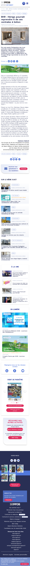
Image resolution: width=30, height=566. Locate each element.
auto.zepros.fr (16, 537)
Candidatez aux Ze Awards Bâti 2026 (15, 528)
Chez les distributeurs (17, 240)
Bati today (15, 524)
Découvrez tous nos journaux (15, 410)
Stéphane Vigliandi (23, 25)
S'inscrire (23, 169)
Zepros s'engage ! (15, 519)
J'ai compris (24, 564)
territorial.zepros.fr (16, 543)
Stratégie (24, 13)
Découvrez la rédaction (15, 512)
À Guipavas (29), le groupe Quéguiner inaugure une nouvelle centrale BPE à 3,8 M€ (14, 247)
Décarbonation (15, 184)
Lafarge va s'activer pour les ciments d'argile (12, 235)
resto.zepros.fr (16, 539)
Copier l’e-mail (22, 514)
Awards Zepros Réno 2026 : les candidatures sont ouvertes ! (10, 202)
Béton (14, 13)
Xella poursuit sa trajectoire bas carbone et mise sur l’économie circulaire (14, 224)
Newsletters (23, 3)
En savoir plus (4, 564)
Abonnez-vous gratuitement (15, 405)
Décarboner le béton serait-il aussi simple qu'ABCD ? (14, 190)
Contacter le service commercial (11, 517)
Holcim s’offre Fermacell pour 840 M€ (19, 292)
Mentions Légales (8, 555)
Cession (19, 13)
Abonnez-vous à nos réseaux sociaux (15, 521)
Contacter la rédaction (11, 514)
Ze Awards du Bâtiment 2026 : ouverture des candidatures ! (15, 331)
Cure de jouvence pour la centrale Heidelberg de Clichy (11, 213)
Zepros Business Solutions (15, 429)
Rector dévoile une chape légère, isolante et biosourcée (14, 259)
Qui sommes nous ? (15, 508)
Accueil (3, 9)
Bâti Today (15, 438)
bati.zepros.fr (16, 533)
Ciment (13, 229)
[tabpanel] (15, 391)
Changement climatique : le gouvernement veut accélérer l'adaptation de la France (20, 300)
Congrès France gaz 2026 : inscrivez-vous (14, 357)
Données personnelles (20, 555)
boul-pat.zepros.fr (16, 547)
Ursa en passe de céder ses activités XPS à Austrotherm (20, 283)
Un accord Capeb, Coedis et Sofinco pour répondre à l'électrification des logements (20, 274)
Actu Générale (15, 195)
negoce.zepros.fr (16, 535)
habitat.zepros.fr (16, 541)
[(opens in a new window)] (17, 61)
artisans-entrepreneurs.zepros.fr (16, 545)
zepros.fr (16, 549)
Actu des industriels (6, 13)
